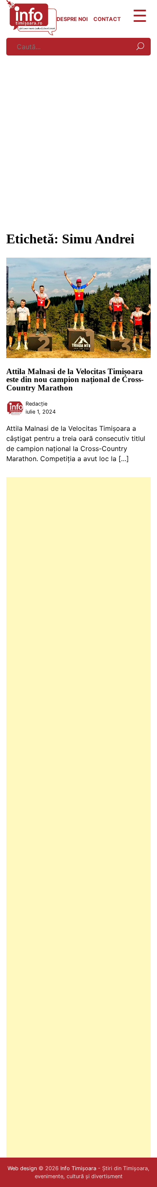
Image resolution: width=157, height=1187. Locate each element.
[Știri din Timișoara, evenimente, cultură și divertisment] (31, 33)
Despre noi (72, 19)
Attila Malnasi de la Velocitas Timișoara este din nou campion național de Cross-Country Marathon (75, 379)
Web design (22, 1168)
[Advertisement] (78, 141)
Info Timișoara (78, 1168)
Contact (107, 19)
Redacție (36, 404)
